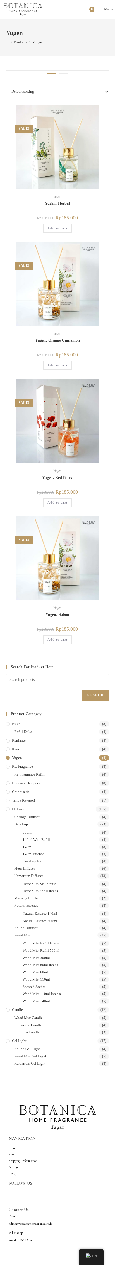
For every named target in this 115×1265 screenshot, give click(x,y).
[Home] (7, 42)
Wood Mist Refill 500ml (41, 950)
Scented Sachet (34, 987)
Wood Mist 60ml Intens (40, 965)
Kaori (16, 749)
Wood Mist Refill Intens (41, 943)
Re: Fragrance (22, 766)
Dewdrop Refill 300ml (39, 861)
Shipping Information (23, 1161)
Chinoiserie (21, 792)
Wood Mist (22, 935)
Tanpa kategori (23, 800)
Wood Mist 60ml (35, 972)
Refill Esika (23, 732)
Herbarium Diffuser (28, 876)
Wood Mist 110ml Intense (42, 994)
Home (13, 1148)
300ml (27, 832)
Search (95, 695)
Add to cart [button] (57, 228)
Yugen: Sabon (57, 614)
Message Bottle (26, 898)
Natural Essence (26, 905)
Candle (17, 1010)
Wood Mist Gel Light (30, 1056)
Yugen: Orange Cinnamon (57, 340)
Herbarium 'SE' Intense (39, 884)
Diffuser (18, 809)
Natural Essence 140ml (40, 913)
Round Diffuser (25, 928)
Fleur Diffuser (24, 868)
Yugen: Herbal (57, 203)
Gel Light (19, 1041)
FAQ (12, 1173)
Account (14, 1167)
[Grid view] (51, 78)
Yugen (37, 42)
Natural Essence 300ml (40, 921)
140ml (27, 847)
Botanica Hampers (26, 783)
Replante (19, 740)
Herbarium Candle (28, 1025)
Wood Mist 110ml (36, 979)
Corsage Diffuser (26, 817)
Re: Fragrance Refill (29, 774)
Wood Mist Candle (28, 1018)
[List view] (63, 78)
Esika (16, 724)
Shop (12, 1154)
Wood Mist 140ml (36, 1001)
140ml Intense (33, 854)
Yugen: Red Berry (57, 477)
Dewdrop (21, 824)
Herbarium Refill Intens (40, 891)
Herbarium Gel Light (29, 1063)
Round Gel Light (27, 1049)
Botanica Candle (27, 1032)
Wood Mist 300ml (36, 958)
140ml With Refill (36, 839)
